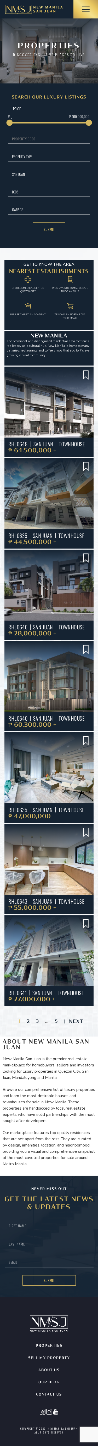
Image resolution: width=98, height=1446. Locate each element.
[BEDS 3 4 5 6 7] (49, 192)
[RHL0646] (49, 585)
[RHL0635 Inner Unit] (49, 493)
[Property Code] (49, 139)
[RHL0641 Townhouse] (49, 950)
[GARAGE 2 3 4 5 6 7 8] (49, 209)
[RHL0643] (49, 859)
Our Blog (49, 1382)
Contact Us (49, 1394)
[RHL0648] (49, 402)
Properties (49, 1345)
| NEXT (74, 1021)
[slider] (9, 123)
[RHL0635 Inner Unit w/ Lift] (49, 767)
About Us (49, 1370)
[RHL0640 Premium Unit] (49, 676)
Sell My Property (49, 1358)
